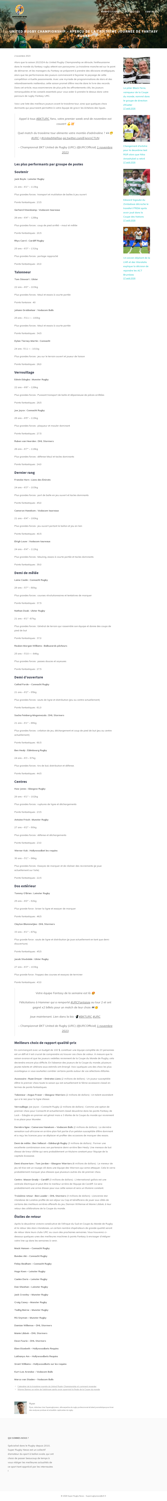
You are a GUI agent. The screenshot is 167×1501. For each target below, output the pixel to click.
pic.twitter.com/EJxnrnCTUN (81, 138)
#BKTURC (42, 118)
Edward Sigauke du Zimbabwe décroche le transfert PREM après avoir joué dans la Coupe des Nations (135, 208)
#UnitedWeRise (51, 138)
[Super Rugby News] (19, 11)
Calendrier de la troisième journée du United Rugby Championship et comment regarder (56, 1386)
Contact (151, 11)
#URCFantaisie (80, 1002)
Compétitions (110, 11)
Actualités (132, 11)
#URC (35, 138)
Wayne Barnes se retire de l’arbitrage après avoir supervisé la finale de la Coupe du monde (58, 1389)
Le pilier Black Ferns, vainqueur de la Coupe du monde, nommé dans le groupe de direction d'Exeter (136, 96)
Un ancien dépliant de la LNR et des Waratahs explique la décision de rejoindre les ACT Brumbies (136, 266)
